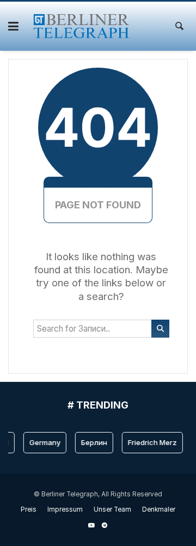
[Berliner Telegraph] (81, 26)
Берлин (93, 442)
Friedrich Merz (151, 442)
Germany (43, 442)
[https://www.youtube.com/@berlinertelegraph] (91, 525)
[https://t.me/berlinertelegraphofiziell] (104, 525)
